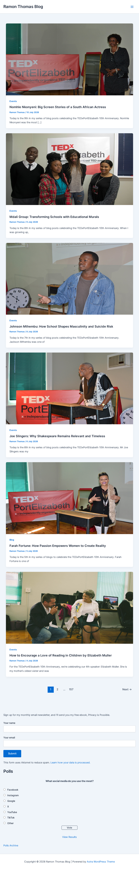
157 (71, 689)
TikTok (11, 817)
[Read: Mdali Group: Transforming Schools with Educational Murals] (69, 168)
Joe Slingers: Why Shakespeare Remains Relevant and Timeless (57, 436)
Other (10, 823)
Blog (11, 540)
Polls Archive (10, 845)
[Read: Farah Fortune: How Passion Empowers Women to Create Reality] (69, 497)
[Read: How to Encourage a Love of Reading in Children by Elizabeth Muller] (69, 607)
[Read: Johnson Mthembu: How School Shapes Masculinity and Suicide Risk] (69, 278)
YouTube (12, 812)
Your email (9, 737)
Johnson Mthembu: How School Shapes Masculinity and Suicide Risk (61, 326)
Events (13, 101)
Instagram (13, 795)
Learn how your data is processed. (70, 762)
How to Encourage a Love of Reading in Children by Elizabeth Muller (60, 655)
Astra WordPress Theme (101, 861)
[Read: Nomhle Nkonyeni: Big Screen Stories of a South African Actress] (69, 59)
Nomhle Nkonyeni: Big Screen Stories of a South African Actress (57, 107)
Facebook (12, 789)
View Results (69, 837)
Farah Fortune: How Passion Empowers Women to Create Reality (57, 546)
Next (127, 689)
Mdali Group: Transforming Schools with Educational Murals (54, 217)
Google (11, 800)
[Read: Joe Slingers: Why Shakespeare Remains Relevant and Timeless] (69, 388)
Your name (9, 722)
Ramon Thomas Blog (23, 6)
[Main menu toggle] (132, 6)
